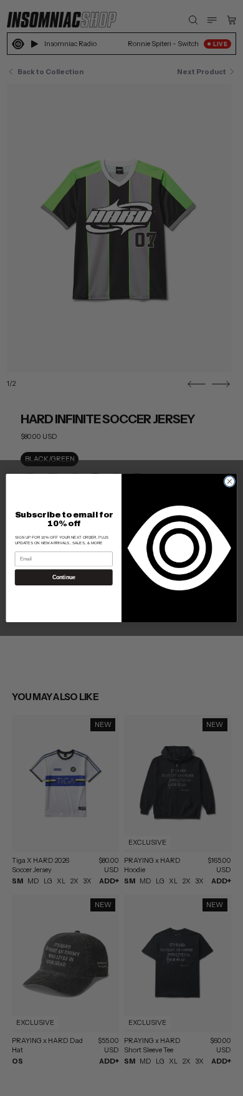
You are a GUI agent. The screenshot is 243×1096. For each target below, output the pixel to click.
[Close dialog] (229, 481)
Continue (63, 577)
